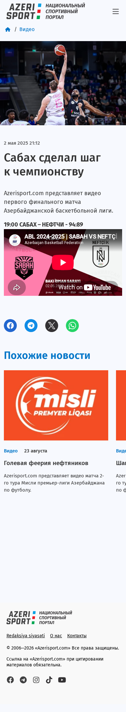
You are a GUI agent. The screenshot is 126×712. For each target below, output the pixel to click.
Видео (27, 29)
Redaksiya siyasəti (25, 636)
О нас (56, 636)
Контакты (77, 636)
